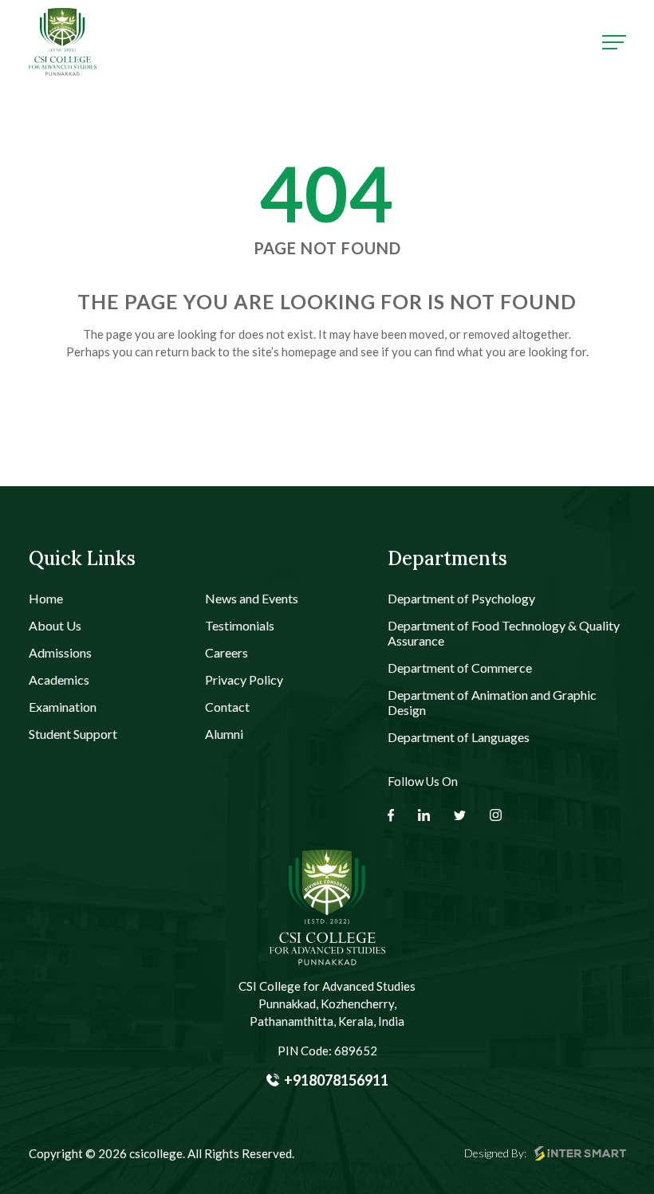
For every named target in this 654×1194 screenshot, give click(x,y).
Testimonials (239, 625)
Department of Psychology (461, 598)
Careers (226, 652)
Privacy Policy (244, 679)
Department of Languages (459, 736)
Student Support (73, 733)
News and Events (251, 598)
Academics (59, 679)
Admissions (60, 652)
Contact (227, 706)
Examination (63, 706)
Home (46, 598)
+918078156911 (336, 1080)
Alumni (224, 733)
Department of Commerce (460, 667)
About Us (55, 625)
